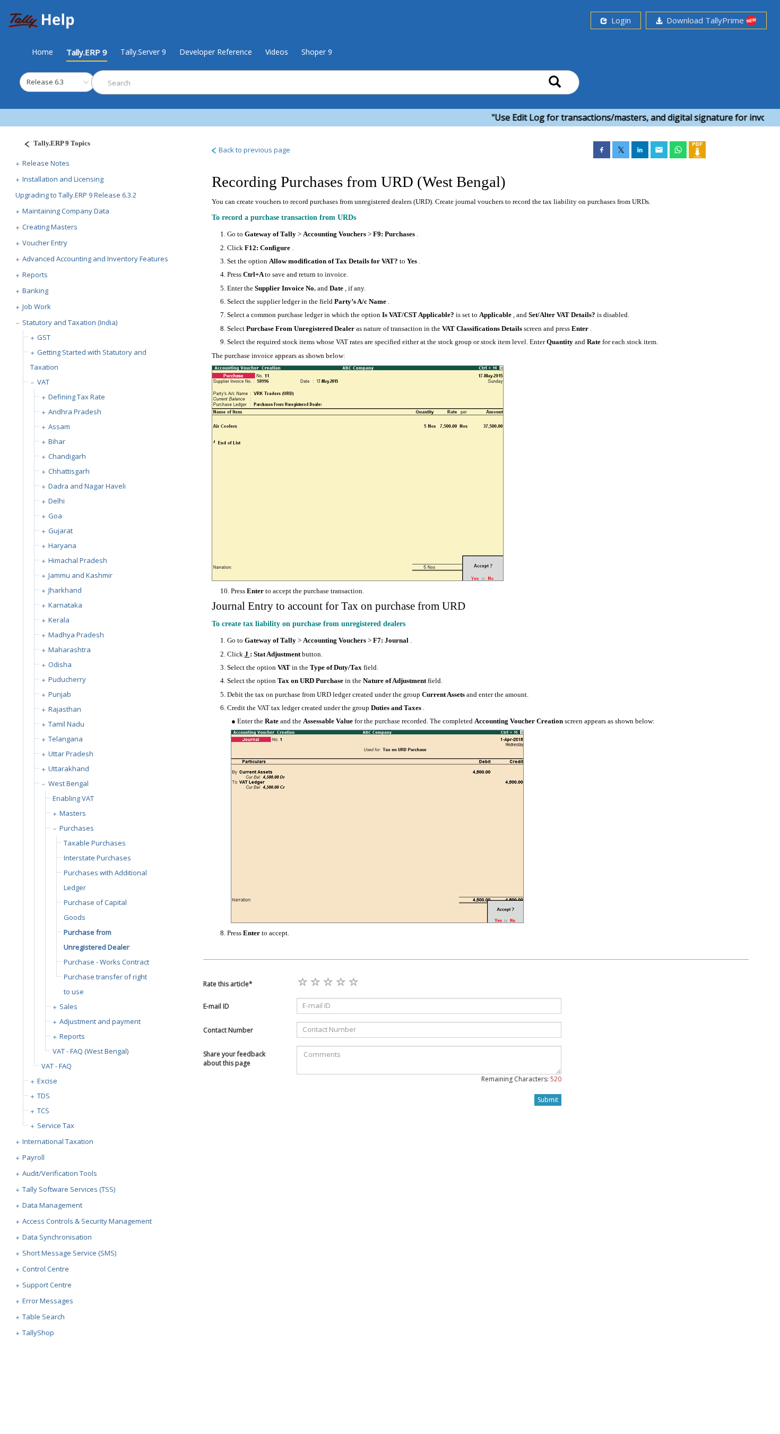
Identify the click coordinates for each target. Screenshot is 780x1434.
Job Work (36, 306)
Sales (68, 1006)
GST (43, 337)
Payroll (33, 1157)
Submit (548, 1099)
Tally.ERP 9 (86, 52)
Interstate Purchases (97, 858)
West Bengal (68, 783)
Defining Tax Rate (76, 397)
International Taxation (57, 1141)
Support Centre (47, 1285)
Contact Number (228, 1030)
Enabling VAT (73, 798)
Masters (72, 813)
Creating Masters (49, 227)
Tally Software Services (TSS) (68, 1189)
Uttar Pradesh (70, 753)
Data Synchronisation (57, 1237)
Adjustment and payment (100, 1021)
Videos (276, 52)
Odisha (60, 664)
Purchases (76, 828)
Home (42, 51)
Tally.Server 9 (143, 52)
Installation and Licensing (62, 179)
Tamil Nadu (66, 724)
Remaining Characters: (521, 1078)
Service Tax (55, 1125)
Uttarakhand (68, 768)
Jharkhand (65, 590)
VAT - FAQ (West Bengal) (90, 1051)
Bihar (56, 441)
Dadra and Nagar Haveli (87, 486)
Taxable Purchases (95, 843)
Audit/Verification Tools (59, 1173)
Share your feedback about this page (234, 1058)
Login (619, 20)
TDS (43, 1095)
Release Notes (46, 163)
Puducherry (67, 679)
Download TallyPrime (704, 20)
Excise (47, 1081)
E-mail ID (216, 1006)
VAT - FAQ (56, 1066)
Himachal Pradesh (77, 560)
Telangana (65, 739)
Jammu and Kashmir (80, 575)
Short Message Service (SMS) (69, 1253)
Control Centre (45, 1269)
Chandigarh (67, 456)
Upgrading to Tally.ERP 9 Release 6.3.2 (75, 195)
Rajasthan (64, 709)
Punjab (59, 694)
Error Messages (47, 1300)
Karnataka (65, 605)
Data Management (52, 1205)
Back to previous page (253, 150)
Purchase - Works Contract (106, 962)
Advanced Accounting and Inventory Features (95, 258)
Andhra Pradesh (74, 411)
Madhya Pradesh (76, 634)
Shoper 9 (316, 52)
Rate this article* (228, 983)
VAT (43, 382)
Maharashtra (69, 649)
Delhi (56, 501)
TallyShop (38, 1332)
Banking (35, 290)
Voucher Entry (44, 242)
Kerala (59, 620)
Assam (59, 426)
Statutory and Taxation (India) (69, 322)
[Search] (555, 82)
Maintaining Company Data (65, 211)
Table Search (43, 1316)
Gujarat (60, 530)
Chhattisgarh (69, 471)
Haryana (62, 545)
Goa (55, 515)
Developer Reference (215, 52)
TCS (43, 1110)
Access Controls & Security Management (87, 1221)
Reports (35, 274)
